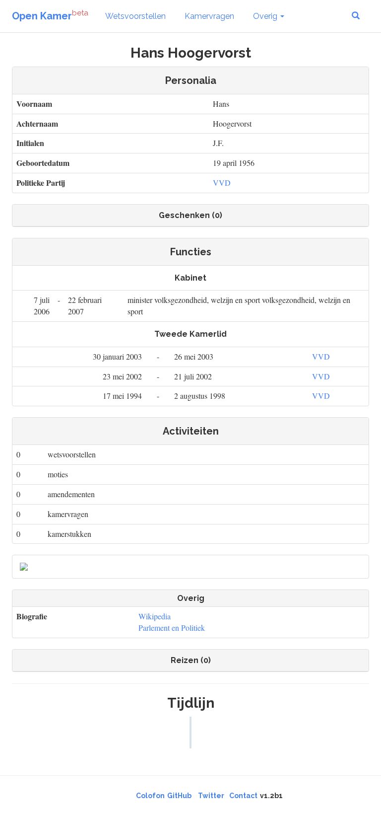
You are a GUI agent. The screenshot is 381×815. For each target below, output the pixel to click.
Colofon (150, 796)
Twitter (211, 796)
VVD (222, 182)
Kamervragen (209, 16)
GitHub (179, 796)
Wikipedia (154, 616)
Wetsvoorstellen (135, 16)
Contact (243, 796)
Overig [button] (266, 16)
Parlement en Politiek (171, 627)
